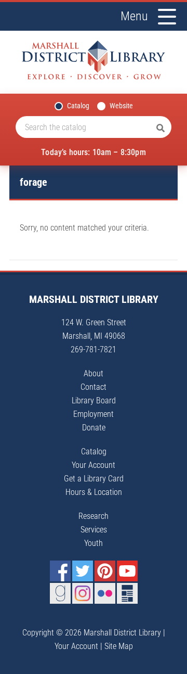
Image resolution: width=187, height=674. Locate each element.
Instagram (82, 593)
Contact (93, 387)
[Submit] (160, 128)
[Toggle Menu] (167, 16)
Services (94, 530)
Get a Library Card (94, 479)
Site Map (118, 646)
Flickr (105, 593)
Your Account (93, 465)
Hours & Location (93, 492)
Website (121, 105)
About (93, 373)
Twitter (82, 571)
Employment (93, 414)
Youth (93, 543)
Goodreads (60, 593)
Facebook (60, 571)
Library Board (94, 400)
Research (93, 516)
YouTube (127, 571)
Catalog (78, 105)
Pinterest (105, 571)
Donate (93, 428)
